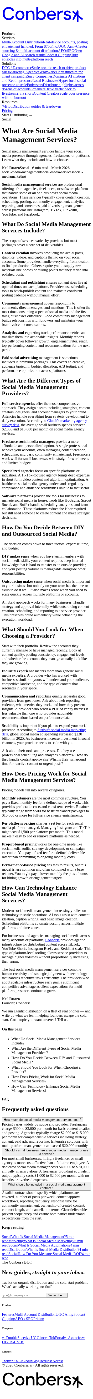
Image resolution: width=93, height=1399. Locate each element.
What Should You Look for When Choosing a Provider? (46, 1069)
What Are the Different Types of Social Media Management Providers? (46, 1050)
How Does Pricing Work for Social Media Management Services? (43, 1079)
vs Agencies (73, 1338)
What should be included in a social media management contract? (46, 1186)
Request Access (51, 1361)
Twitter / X (10, 1361)
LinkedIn (25, 1361)
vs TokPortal (54, 1338)
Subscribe (57, 1295)
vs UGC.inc (36, 1338)
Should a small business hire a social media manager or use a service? (46, 1152)
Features (8, 1314)
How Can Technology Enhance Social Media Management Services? (45, 1088)
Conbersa (52, 940)
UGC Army (64, 1314)
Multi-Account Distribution (35, 1314)
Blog (36, 1361)
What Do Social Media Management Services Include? (45, 1041)
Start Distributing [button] (17, 115)
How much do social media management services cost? (42, 1120)
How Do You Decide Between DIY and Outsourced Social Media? (50, 1060)
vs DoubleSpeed (14, 1338)
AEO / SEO (24, 1319)
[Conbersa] (46, 29)
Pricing (7, 111)
